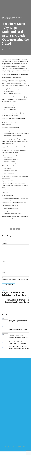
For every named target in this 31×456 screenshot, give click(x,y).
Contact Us (4, 401)
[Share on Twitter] (14, 229)
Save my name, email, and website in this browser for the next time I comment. (15, 280)
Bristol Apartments (5, 418)
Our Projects (4, 396)
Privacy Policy (23, 446)
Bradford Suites (5, 412)
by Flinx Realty (20, 48)
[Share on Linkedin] (17, 229)
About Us (4, 394)
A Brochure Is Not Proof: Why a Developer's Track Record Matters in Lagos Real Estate (17, 336)
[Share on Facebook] (11, 229)
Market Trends (17, 17)
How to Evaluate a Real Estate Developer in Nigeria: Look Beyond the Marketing (18, 328)
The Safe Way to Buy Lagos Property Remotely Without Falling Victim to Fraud (19, 347)
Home (3, 391)
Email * (3, 267)
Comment (4, 243)
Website (3, 272)
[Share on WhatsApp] (19, 229)
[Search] (27, 308)
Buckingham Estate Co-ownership (9, 423)
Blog (3, 399)
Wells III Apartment (6, 415)
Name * (3, 261)
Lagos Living (6, 17)
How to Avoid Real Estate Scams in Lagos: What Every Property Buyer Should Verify (17, 342)
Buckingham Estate (6, 420)
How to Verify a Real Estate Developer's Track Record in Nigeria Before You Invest (18, 321)
